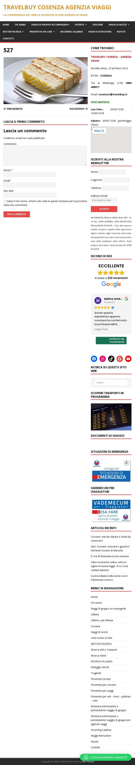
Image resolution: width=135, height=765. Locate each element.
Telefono (96, 188)
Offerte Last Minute (102, 620)
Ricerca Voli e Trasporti (104, 649)
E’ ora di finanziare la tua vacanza (110, 556)
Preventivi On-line (41, 31)
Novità (121, 31)
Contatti (8, 38)
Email (7, 180)
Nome (7, 170)
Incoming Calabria (71, 31)
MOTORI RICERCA (12, 31)
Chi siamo (20, 24)
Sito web (8, 190)
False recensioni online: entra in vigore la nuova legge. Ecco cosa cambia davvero (109, 566)
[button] (105, 757)
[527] (46, 102)
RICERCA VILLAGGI (101, 661)
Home (6, 24)
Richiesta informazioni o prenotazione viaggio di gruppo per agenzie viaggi (111, 720)
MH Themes (88, 761)
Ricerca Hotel (98, 655)
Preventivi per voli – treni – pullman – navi (111, 698)
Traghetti (96, 673)
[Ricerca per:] (111, 383)
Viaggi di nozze (117, 24)
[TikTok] (111, 359)
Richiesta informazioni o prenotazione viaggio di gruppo (108, 708)
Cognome (96, 180)
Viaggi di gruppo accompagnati (50, 24)
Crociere (97, 24)
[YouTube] (128, 359)
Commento (10, 144)
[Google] (120, 359)
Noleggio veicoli (100, 667)
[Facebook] (94, 359)
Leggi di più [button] (101, 329)
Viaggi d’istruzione (99, 31)
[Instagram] (102, 359)
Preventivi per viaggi (102, 690)
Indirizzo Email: (99, 195)
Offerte (79, 24)
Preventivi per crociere (103, 684)
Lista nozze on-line (101, 637)
